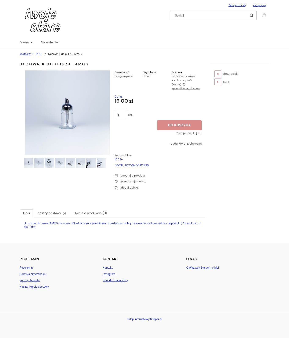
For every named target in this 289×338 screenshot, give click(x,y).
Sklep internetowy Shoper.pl (144, 319)
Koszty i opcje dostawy (34, 286)
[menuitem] (30, 42)
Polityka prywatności (33, 274)
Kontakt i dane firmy (115, 280)
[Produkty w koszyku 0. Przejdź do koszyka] (265, 15)
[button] (130, 175)
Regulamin (26, 267)
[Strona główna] (40, 20)
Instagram (109, 274)
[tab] (27, 213)
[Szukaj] (251, 15)
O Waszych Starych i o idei (202, 267)
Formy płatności (30, 280)
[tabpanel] (113, 228)
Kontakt (108, 267)
